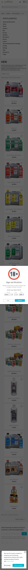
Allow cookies (18, 565)
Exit (8, 300)
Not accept (7, 565)
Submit (20, 300)
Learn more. (10, 561)
